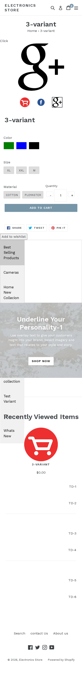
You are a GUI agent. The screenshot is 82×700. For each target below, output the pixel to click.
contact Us (39, 633)
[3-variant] (41, 445)
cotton (12, 195)
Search (19, 633)
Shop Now (41, 361)
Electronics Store (20, 7)
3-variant (41, 464)
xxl (21, 170)
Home (32, 31)
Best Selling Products (11, 252)
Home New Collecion (11, 292)
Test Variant (10, 399)
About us (60, 633)
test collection (12, 379)
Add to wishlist (14, 237)
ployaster (33, 195)
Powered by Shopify (61, 659)
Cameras (11, 272)
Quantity (51, 186)
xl (9, 170)
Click (4, 41)
